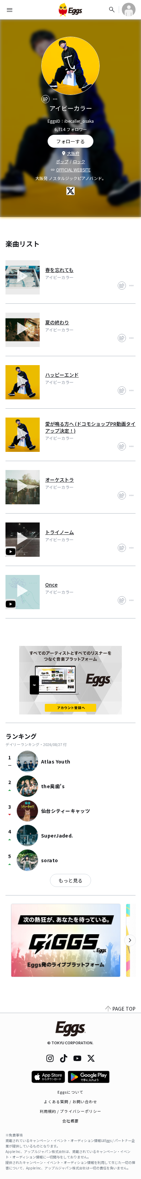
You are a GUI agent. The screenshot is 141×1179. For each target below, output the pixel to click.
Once (51, 584)
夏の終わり (57, 322)
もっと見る (70, 880)
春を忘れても (59, 269)
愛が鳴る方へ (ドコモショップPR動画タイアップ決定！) (90, 427)
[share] (45, 99)
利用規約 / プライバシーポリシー (71, 1111)
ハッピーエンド (62, 374)
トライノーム (59, 532)
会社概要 (70, 1120)
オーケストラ (59, 479)
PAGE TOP (124, 1008)
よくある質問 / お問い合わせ (71, 1101)
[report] (55, 99)
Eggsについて (70, 1092)
